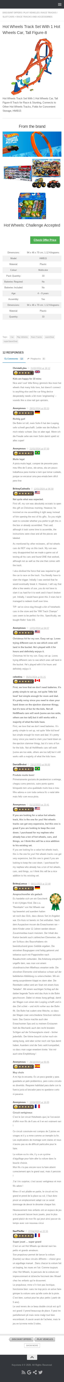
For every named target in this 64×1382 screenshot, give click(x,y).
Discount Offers (12, 12)
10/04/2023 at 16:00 (39, 1102)
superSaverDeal (10, 341)
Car (12, 337)
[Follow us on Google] (29, 1372)
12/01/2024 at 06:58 (43, 489)
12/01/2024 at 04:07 (39, 628)
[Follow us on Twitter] (40, 1372)
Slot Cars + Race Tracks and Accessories (27, 17)
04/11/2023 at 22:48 (41, 884)
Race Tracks (48, 12)
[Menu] (59, 4)
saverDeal (49, 337)
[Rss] (24, 1372)
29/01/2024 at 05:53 (39, 408)
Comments (15, 359)
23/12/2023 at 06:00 (40, 764)
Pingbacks (37, 359)
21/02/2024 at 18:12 (40, 368)
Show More (32, 1345)
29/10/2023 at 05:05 (39, 1062)
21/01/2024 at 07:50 (39, 448)
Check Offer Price (45, 240)
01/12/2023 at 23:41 (39, 805)
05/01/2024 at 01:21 (36, 677)
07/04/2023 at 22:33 (38, 1231)
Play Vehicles (32, 12)
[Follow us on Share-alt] (35, 1372)
